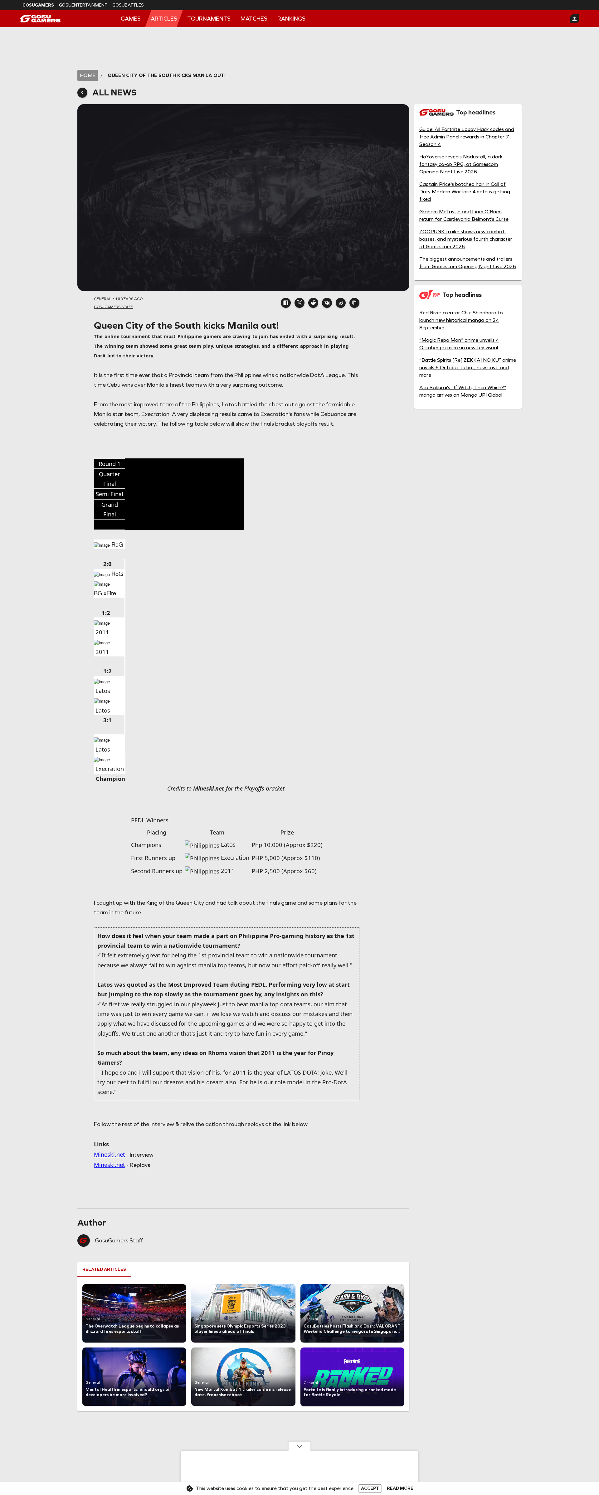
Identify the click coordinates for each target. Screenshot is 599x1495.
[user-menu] (574, 18)
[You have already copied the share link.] (354, 303)
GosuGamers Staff (119, 1240)
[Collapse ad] (299, 1446)
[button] (286, 303)
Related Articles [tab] (104, 1269)
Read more (400, 1488)
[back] (82, 93)
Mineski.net (109, 1154)
